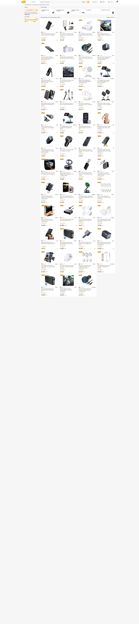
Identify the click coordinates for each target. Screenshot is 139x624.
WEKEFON (93, 194)
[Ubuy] (23, 2)
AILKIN (75, 55)
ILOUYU (113, 194)
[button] (95, 2)
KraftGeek (112, 264)
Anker (57, 32)
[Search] (88, 2)
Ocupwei (112, 217)
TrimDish (93, 264)
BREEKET (93, 32)
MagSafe (112, 78)
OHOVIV (75, 240)
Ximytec (94, 101)
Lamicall (75, 78)
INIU (57, 240)
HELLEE (57, 101)
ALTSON (75, 32)
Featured (112, 17)
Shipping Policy (27, 14)
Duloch (94, 217)
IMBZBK (56, 217)
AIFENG (56, 194)
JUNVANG (93, 287)
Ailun (76, 194)
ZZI (113, 148)
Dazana (94, 78)
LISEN (113, 32)
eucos (75, 101)
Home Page (27, 4)
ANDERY (75, 171)
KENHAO (94, 55)
